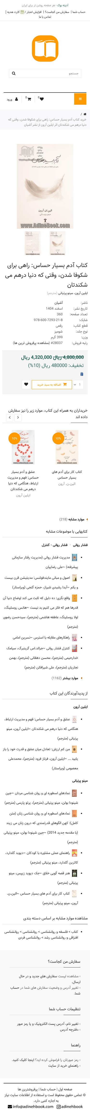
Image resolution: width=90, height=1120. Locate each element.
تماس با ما (45, 16)
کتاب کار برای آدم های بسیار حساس (67, 475)
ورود (10, 99)
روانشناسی (30, 932)
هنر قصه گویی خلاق (57, 873)
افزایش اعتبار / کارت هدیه (24, 12)
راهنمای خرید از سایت (63, 1066)
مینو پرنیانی (65, 293)
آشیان (58, 303)
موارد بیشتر (70, 678)
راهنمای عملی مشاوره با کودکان (49, 853)
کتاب (74, 932)
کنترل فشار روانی (58, 648)
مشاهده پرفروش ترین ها (31, 343)
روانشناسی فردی (29, 937)
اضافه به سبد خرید (49, 384)
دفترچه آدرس (69, 1030)
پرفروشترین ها (28, 1089)
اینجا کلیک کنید (23, 1060)
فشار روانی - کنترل (54, 545)
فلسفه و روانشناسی (54, 932)
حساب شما (78, 12)
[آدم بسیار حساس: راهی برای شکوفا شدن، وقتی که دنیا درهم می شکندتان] (57, 243)
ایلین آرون (81, 293)
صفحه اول (65, 1089)
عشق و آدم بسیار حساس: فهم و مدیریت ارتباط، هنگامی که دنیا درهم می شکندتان (23, 480)
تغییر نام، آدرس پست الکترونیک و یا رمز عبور (47, 1024)
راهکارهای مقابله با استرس (52, 637)
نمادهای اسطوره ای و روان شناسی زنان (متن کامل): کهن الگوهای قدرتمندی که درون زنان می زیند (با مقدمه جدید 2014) (42, 823)
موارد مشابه (76, 519)
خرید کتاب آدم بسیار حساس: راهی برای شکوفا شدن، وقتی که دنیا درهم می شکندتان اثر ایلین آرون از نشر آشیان (47, 122)
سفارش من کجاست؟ (57, 12)
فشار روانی (80, 545)
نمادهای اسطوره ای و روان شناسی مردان (43, 793)
